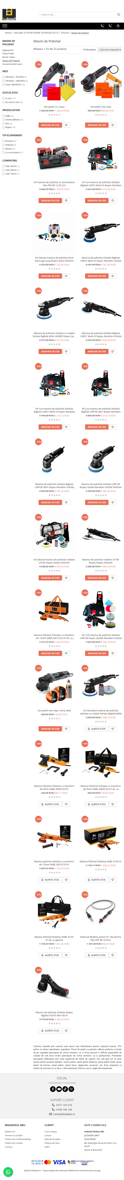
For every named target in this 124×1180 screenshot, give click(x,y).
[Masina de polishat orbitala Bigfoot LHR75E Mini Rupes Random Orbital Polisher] (54, 459)
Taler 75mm (11, 173)
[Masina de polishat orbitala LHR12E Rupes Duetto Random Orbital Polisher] (100, 459)
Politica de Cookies (14, 1143)
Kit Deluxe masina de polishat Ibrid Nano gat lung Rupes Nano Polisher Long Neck (54, 259)
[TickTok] (65, 1089)
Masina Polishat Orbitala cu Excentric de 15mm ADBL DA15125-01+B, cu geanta (54, 636)
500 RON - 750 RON (14, 76)
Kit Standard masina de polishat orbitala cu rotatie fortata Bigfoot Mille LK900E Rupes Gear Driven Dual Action (101, 712)
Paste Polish (8, 53)
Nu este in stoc (12, 102)
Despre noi (10, 1131)
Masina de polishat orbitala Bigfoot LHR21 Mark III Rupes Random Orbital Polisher (100, 335)
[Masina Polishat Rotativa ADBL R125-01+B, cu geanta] (54, 912)
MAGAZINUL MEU (15, 1125)
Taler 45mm (11, 170)
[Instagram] (71, 1089)
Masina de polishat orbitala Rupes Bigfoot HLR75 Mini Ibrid (54, 1014)
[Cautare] (119, 14)
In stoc (8, 98)
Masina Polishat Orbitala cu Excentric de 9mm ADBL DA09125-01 (54, 787)
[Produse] (5, 26)
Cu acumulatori (12, 152)
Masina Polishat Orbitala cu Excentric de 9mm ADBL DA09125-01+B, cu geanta (101, 787)
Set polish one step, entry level (54, 710)
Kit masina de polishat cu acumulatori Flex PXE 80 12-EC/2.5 (54, 184)
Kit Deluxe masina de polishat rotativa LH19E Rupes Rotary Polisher (54, 561)
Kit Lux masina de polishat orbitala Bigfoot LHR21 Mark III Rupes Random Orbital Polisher (54, 410)
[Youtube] (59, 1089)
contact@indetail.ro (64, 1114)
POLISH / (66, 32)
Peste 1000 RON (13, 84)
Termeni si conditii (13, 1135)
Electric (8, 148)
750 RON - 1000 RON (15, 80)
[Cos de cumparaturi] (118, 26)
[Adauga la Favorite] (66, 125)
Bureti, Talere (8, 57)
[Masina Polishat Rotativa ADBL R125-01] (100, 836)
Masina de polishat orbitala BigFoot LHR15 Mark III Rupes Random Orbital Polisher (100, 259)
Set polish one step (100, 106)
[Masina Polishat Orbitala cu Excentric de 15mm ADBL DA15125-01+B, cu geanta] (54, 610)
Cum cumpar (51, 1131)
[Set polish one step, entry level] (54, 685)
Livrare (48, 1135)
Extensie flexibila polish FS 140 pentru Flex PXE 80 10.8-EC (100, 938)
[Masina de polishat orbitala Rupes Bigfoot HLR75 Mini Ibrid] (54, 987)
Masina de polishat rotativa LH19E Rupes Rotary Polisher (100, 561)
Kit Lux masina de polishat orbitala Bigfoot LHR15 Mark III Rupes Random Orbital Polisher (100, 184)
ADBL (7, 115)
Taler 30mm (11, 166)
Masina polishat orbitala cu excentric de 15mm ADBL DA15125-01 (54, 863)
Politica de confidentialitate (18, 1139)
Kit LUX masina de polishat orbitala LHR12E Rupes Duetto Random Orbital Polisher (100, 636)
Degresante (7, 50)
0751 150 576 (64, 1105)
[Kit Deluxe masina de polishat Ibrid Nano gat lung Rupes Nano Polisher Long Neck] (54, 233)
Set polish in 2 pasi (54, 106)
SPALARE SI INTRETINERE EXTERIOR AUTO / (37, 32)
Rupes (8, 127)
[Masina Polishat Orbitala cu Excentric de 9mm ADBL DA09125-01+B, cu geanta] (100, 761)
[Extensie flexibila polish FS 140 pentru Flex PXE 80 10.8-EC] (100, 912)
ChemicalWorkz (12, 119)
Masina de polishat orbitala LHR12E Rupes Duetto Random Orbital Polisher (101, 486)
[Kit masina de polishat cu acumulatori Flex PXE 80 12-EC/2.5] (54, 157)
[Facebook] (53, 1089)
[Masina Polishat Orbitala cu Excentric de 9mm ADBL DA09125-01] (54, 761)
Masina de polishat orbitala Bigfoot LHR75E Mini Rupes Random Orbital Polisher (54, 486)
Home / (9, 32)
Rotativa (9, 140)
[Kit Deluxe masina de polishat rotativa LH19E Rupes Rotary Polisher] (54, 534)
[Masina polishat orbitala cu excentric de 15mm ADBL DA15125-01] (54, 836)
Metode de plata (52, 1139)
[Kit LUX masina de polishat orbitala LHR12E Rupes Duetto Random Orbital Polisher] (100, 610)
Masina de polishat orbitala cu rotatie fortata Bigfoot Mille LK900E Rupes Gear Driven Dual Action (54, 335)
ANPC (47, 1146)
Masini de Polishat (11, 60)
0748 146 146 (64, 1109)
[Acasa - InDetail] (18, 14)
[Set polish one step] (100, 82)
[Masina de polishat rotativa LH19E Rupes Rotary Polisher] (100, 534)
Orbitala (9, 144)
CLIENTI (49, 1125)
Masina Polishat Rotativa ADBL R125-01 (101, 861)
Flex (7, 123)
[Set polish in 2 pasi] (54, 82)
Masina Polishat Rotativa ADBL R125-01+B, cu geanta (54, 938)
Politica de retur (52, 1143)
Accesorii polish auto (12, 64)
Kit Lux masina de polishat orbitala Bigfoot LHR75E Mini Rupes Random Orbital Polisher (100, 410)
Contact (8, 1146)
